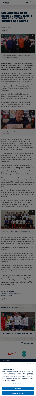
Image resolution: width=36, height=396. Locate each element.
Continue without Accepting (28, 363)
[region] (18, 379)
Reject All (18, 388)
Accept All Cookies (17, 393)
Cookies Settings (18, 384)
